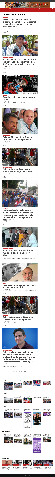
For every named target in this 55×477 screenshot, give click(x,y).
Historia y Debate (41, 8)
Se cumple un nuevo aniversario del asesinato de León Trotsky (27, 468)
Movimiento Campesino (34, 8)
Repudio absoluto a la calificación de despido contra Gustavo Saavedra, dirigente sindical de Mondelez (8, 379)
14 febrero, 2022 (8, 289)
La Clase (6, 315)
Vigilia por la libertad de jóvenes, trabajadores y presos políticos (7, 435)
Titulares (4, 464)
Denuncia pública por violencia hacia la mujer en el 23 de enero (28, 410)
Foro (11, 10)
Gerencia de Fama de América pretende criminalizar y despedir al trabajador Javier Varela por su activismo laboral (19, 23)
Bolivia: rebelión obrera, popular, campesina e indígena (46, 397)
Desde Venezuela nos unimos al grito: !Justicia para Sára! (36, 410)
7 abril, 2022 (8, 221)
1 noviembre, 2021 (9, 363)
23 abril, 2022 (8, 141)
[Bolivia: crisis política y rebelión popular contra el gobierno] (18, 401)
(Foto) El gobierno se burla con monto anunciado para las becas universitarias (46, 435)
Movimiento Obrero (16, 8)
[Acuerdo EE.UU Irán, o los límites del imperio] (28, 400)
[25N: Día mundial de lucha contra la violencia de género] (8, 414)
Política (10, 8)
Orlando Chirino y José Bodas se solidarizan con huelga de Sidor (18, 138)
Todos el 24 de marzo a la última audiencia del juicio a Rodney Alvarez (18, 253)
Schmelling (5, 28)
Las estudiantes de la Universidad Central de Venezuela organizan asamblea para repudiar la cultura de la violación (17, 436)
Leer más (4, 32)
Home (3, 8)
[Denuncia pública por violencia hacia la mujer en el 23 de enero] (28, 420)
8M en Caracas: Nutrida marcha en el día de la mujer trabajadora (47, 410)
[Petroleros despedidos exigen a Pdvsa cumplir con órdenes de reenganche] (37, 382)
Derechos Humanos (10, 57)
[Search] (52, 8)
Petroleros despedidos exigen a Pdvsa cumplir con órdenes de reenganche (37, 377)
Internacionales (26, 8)
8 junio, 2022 (8, 68)
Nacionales (6, 8)
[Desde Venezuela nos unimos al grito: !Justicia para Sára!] (37, 418)
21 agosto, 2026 (18, 470)
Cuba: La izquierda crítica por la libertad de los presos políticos (18, 318)
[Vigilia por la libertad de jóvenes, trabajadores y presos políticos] (8, 440)
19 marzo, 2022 (8, 257)
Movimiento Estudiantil (5, 10)
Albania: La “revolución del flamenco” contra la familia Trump (37, 397)
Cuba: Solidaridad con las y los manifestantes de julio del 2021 (17, 170)
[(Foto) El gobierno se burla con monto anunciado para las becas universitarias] (47, 439)
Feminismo (21, 8)
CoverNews (25, 475)
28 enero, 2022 (8, 321)
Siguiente (25, 371)
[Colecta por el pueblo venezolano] (8, 400)
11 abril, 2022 (8, 173)
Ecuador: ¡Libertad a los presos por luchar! (19, 98)
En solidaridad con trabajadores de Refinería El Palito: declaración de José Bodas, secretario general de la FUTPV (19, 63)
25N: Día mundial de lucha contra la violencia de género (8, 410)
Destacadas (4, 465)
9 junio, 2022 (8, 28)
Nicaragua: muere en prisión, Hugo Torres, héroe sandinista (19, 286)
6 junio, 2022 (8, 101)
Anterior (14, 371)
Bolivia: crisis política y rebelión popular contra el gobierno (17, 397)
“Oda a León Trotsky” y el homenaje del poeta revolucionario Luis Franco (17, 468)
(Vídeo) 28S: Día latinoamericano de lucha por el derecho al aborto (17, 410)
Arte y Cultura (17, 464)
